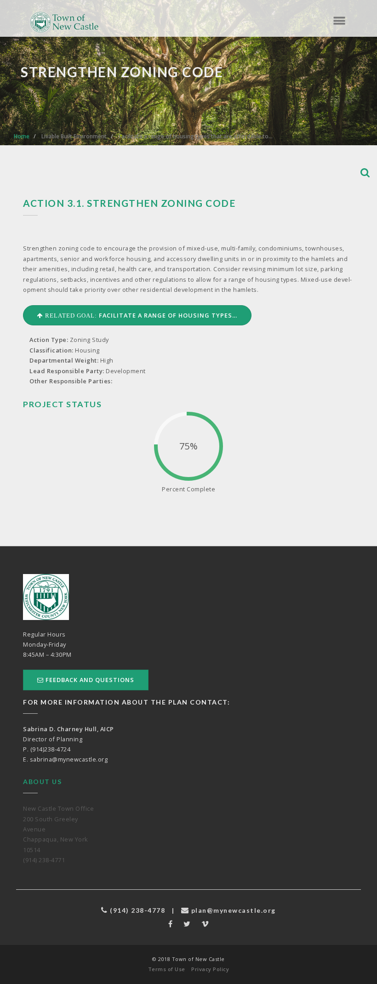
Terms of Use (166, 969)
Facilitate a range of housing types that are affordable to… (196, 136)
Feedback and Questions (89, 680)
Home (21, 136)
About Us (42, 781)
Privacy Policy (210, 969)
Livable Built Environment (74, 136)
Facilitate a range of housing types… (140, 315)
